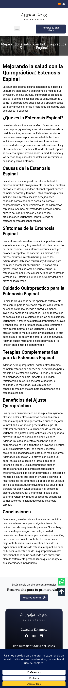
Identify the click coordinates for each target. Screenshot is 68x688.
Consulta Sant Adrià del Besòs (34, 646)
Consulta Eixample (34, 629)
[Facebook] (26, 636)
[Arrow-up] (61, 591)
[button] (17, 28)
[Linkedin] (41, 636)
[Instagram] (34, 636)
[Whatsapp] (61, 582)
